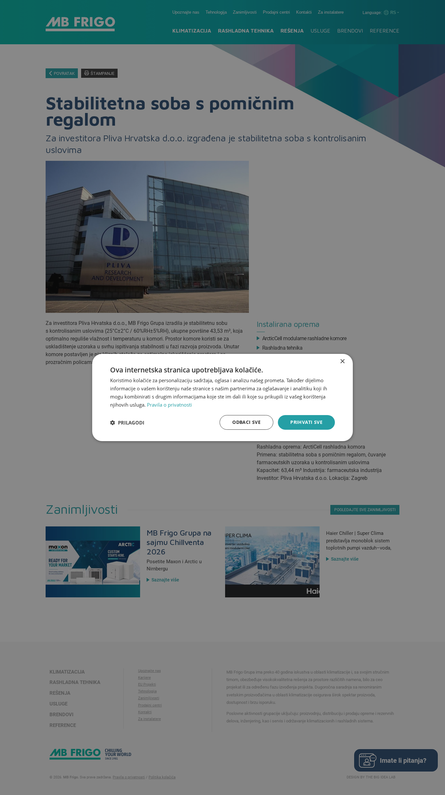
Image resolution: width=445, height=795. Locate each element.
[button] (127, 422)
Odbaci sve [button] (246, 422)
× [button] (342, 361)
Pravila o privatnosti (169, 404)
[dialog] (222, 397)
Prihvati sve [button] (306, 422)
